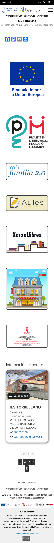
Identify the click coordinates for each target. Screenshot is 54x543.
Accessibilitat (37, 498)
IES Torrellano (27, 20)
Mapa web (15, 498)
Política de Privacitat (22, 495)
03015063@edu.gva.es (28, 436)
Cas (44, 2)
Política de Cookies (42, 495)
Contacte (25, 498)
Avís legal (6, 495)
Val (39, 2)
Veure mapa (21, 395)
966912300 (21, 432)
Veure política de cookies (27, 534)
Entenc (26, 538)
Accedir (7, 2)
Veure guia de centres (22, 416)
